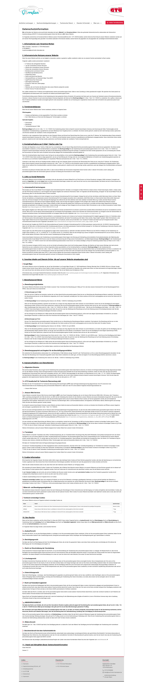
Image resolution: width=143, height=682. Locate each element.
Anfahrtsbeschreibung (110, 676)
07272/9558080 (108, 670)
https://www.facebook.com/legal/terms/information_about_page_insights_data (75, 221)
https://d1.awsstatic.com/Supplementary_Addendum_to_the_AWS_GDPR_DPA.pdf (87, 417)
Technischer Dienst (66, 23)
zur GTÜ (25, 671)
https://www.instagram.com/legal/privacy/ (88, 213)
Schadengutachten (28, 669)
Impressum (26, 676)
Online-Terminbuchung (116, 22)
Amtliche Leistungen (26, 23)
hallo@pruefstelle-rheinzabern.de (113, 672)
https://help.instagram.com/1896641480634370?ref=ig (41, 207)
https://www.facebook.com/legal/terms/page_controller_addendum (49, 228)
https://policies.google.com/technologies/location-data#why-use (83, 273)
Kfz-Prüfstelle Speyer (63, 666)
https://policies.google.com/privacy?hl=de (55, 274)
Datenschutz (26, 674)
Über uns (96, 23)
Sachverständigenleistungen (47, 23)
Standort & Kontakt (83, 23)
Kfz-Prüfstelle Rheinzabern (64, 664)
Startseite (26, 664)
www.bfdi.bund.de (102, 639)
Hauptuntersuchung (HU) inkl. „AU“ (32, 666)
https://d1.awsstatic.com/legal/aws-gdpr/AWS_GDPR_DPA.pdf (93, 415)
